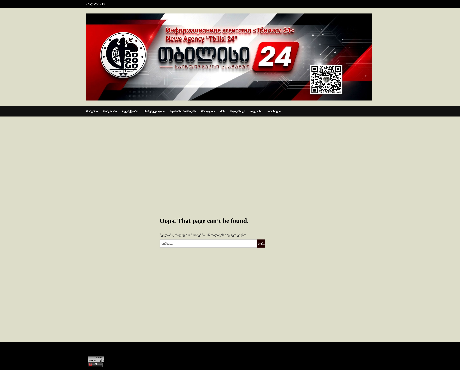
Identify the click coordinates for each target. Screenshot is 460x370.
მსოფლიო (208, 111)
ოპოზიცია (274, 111)
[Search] (371, 111)
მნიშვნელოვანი (154, 111)
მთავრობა (110, 111)
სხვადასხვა (237, 111)
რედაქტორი (130, 111)
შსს (222, 111)
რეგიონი (256, 111)
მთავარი (92, 111)
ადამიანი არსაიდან (183, 111)
